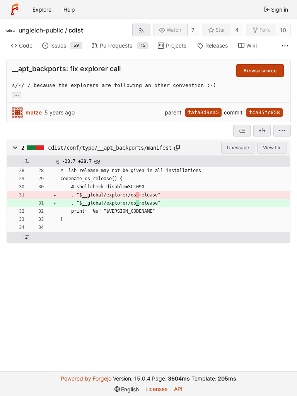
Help (69, 9)
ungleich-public (41, 30)
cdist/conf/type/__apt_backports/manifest (110, 148)
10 (283, 30)
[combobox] (242, 131)
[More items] (285, 46)
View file (272, 147)
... (16, 94)
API (178, 389)
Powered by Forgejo (86, 378)
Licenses (156, 389)
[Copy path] (177, 147)
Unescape (238, 147)
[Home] (15, 9)
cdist (75, 30)
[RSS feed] (141, 30)
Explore (41, 9)
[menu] (282, 131)
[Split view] (262, 131)
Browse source (260, 70)
